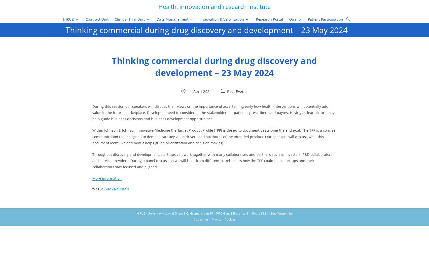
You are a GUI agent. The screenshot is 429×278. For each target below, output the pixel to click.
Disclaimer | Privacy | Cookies (214, 219)
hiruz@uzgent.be (281, 213)
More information (107, 178)
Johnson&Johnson (115, 189)
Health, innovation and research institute (214, 6)
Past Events (237, 91)
